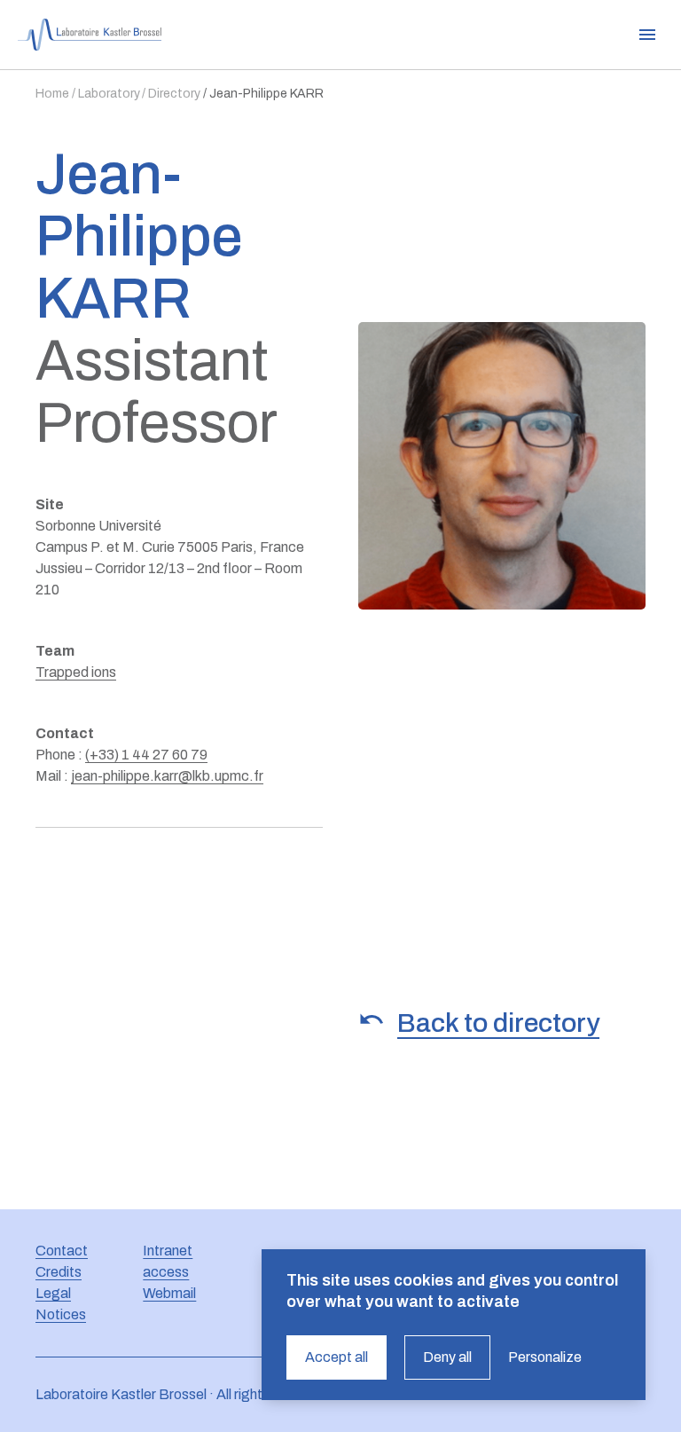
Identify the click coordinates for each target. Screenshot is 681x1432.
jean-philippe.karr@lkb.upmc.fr (167, 775)
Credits (58, 1271)
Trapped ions (75, 672)
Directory (174, 93)
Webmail (169, 1293)
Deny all (447, 1357)
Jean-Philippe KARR (266, 93)
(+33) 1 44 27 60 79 (146, 754)
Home (52, 93)
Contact (61, 1250)
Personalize (545, 1357)
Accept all (336, 1357)
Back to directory (498, 1023)
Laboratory (109, 93)
